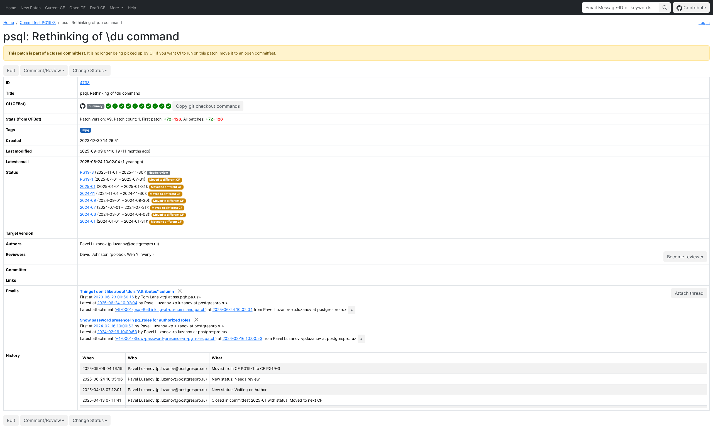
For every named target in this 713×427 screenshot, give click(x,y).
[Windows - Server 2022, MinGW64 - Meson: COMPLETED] (162, 105)
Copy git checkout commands (208, 106)
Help (132, 7)
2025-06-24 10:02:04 (117, 302)
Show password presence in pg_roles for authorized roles (135, 320)
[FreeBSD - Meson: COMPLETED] (115, 105)
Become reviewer (685, 256)
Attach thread (689, 293)
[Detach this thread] (180, 291)
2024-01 (88, 221)
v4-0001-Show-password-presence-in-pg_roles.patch (165, 338)
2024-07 (88, 207)
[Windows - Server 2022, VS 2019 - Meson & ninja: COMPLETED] (155, 105)
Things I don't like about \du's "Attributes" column (127, 291)
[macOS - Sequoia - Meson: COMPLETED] (148, 105)
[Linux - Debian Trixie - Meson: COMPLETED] (142, 105)
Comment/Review (42, 70)
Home (11, 7)
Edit (11, 70)
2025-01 (88, 186)
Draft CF (97, 7)
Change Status (88, 70)
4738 (85, 82)
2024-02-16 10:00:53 (113, 325)
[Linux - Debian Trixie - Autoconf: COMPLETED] (135, 105)
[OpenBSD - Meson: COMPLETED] (128, 105)
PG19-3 (87, 172)
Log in (704, 22)
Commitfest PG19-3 (38, 22)
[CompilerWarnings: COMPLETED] (168, 105)
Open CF (77, 7)
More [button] (115, 7)
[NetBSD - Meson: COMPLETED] (121, 105)
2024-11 (87, 193)
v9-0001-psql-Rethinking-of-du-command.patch (160, 309)
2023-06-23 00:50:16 (114, 297)
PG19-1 (86, 179)
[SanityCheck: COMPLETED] (108, 105)
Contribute (694, 7)
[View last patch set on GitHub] (83, 105)
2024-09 (88, 200)
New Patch (31, 7)
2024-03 (88, 214)
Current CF (55, 7)
